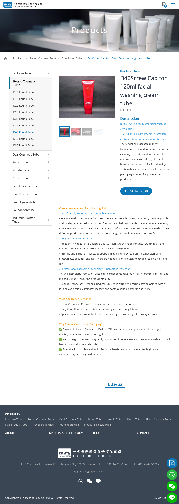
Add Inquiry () (139, 191)
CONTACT (143, 433)
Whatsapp (172, 474)
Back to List (114, 384)
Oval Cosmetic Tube (26, 154)
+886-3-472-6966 (116, 464)
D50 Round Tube (23, 145)
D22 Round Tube (23, 105)
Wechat (172, 486)
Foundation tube (23, 210)
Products (18, 58)
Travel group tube (24, 202)
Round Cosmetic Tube (43, 58)
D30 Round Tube (23, 119)
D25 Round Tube (23, 112)
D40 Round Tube (72, 58)
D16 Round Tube (23, 92)
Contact (172, 463)
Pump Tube (20, 162)
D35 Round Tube (23, 125)
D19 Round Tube (23, 99)
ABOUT (10, 433)
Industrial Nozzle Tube (23, 219)
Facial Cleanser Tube (26, 186)
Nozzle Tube (20, 170)
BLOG (96, 433)
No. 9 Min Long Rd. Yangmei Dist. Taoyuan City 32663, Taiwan (57, 464)
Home (5, 58)
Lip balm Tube (21, 73)
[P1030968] (87, 97)
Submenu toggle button (48, 73)
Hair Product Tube (24, 194)
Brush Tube (20, 178)
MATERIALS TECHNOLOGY (66, 433)
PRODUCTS (12, 414)
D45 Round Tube (23, 138)
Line (172, 497)
